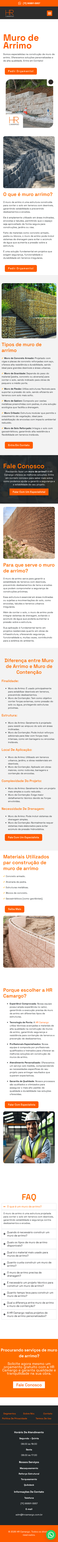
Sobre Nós (28, 1413)
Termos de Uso (43, 1418)
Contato (47, 1413)
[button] (49, 13)
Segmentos (9, 1413)
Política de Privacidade (14, 1418)
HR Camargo (42, 1022)
